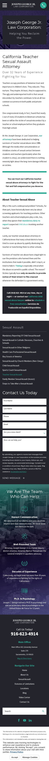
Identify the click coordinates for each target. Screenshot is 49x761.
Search (8, 711)
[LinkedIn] (30, 720)
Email (6, 424)
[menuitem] (24, 335)
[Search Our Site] (43, 711)
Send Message (11, 478)
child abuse (23, 224)
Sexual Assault (24, 679)
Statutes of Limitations (24, 684)
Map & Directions (24, 658)
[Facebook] (18, 720)
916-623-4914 (24, 634)
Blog (25, 693)
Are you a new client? (12, 432)
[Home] (23, 5)
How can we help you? (13, 440)
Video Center (24, 697)
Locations (24, 688)
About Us (24, 674)
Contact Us (24, 702)
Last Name (8, 408)
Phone (6, 416)
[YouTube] (24, 720)
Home (24, 670)
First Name (8, 400)
